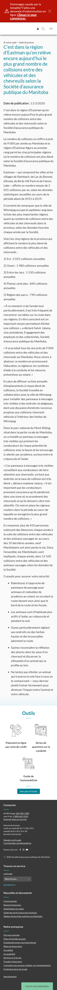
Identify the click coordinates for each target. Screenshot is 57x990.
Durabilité (8, 950)
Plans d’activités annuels (15, 939)
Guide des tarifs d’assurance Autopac (20, 912)
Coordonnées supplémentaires (17, 843)
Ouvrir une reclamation (37, 986)
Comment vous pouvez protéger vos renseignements (27, 965)
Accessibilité (9, 954)
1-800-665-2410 (20, 816)
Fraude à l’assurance (13, 961)
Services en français (12, 957)
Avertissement (10, 976)
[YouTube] (26, 849)
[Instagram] (23, 849)
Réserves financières (13, 946)
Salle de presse (26, 42)
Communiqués (10, 901)
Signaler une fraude (12, 840)
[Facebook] (20, 849)
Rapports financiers (12, 905)
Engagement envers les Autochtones (20, 942)
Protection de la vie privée (15, 969)
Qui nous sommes (12, 935)
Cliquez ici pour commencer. (23, 16)
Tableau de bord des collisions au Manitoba (23, 916)
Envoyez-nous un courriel (15, 819)
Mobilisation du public (14, 909)
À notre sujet (10, 42)
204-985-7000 (22, 813)
